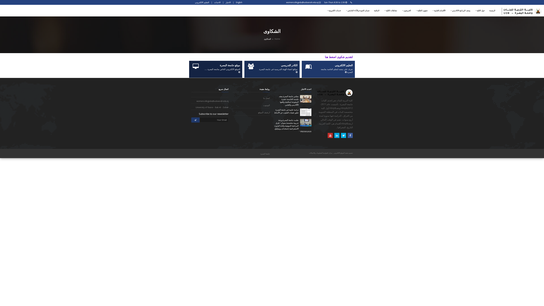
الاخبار (228, 2)
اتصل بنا (266, 98)
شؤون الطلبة (422, 10)
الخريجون (407, 10)
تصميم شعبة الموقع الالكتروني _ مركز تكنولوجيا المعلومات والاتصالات (331, 153)
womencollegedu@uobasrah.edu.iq (302, 2)
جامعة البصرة (265, 154)
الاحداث (217, 2)
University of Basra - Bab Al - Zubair (212, 107)
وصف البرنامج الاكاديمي (461, 10)
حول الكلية (480, 10)
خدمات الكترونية (334, 10)
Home (277, 39)
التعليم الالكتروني (202, 2)
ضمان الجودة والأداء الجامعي (358, 10)
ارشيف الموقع (264, 112)
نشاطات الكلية (391, 10)
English (239, 2)
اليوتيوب (266, 105)
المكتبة (376, 10)
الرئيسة (492, 10)
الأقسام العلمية (440, 10)
